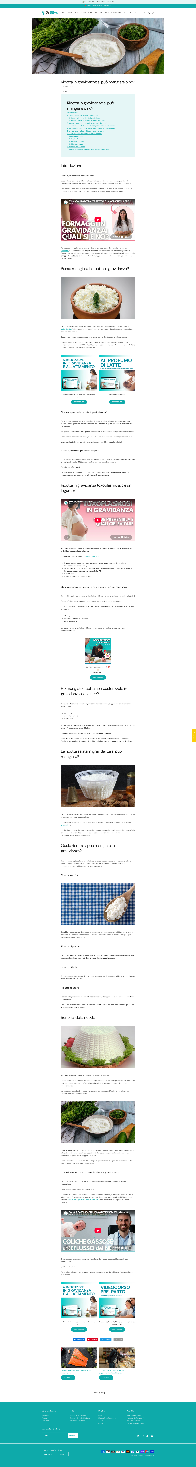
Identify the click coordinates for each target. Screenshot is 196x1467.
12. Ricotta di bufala (76, 141)
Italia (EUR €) (48, 1454)
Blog (100, 1415)
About (100, 1421)
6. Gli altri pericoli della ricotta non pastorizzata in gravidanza (92, 126)
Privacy (129, 1423)
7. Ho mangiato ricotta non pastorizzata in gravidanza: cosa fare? (91, 128)
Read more (68, 1377)
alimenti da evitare (92, 556)
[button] (144, 13)
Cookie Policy (139, 1423)
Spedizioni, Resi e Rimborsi (80, 1418)
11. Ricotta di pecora (76, 139)
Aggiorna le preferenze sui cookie (146, 1455)
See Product (79, 402)
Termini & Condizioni (77, 1421)
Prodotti (45, 1418)
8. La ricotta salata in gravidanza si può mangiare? (85, 131)
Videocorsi (46, 1415)
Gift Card (45, 1421)
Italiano (62, 1454)
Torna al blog (99, 1393)
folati (74, 1153)
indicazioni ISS (66, 329)
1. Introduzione (72, 113)
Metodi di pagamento (78, 1415)
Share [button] (65, 91)
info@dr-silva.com (134, 1421)
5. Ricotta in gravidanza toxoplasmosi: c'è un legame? (87, 123)
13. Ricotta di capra (76, 144)
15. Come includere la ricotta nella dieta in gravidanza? (89, 149)
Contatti (101, 1423)
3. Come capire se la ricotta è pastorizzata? (85, 118)
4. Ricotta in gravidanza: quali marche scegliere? (87, 120)
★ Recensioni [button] (194, 735)
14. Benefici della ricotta (76, 147)
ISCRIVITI (73, 1435)
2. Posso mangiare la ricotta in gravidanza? (83, 115)
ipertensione (65, 825)
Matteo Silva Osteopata (107, 1418)
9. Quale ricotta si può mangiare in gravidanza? (84, 133)
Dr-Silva (136, 1455)
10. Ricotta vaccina (76, 136)
